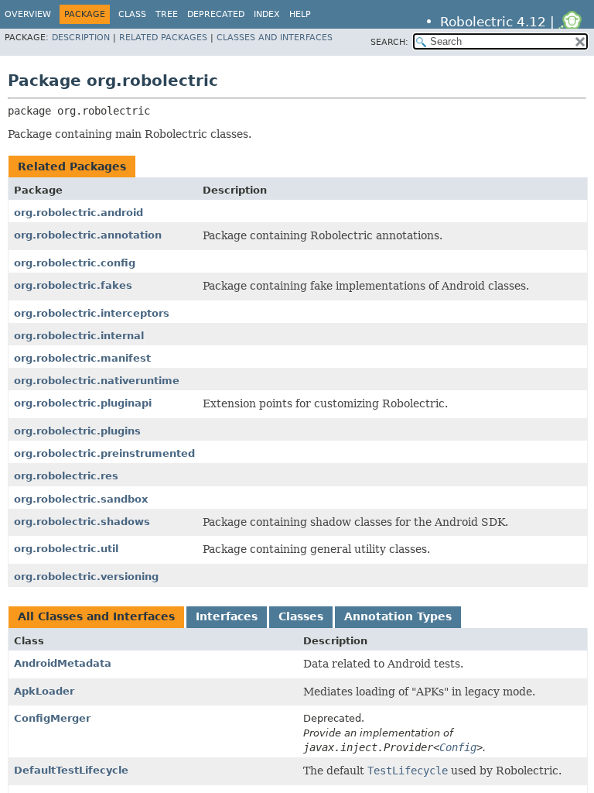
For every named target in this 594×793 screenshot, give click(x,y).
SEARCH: (389, 42)
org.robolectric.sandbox (81, 499)
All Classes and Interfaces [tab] (96, 616)
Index (267, 14)
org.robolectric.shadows (82, 521)
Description (81, 38)
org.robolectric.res (66, 476)
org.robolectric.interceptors (91, 313)
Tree (166, 14)
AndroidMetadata (62, 663)
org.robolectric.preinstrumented (104, 453)
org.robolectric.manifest (82, 358)
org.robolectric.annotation (88, 235)
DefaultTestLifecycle (71, 770)
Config (457, 747)
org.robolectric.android (78, 212)
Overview (28, 14)
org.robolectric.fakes (73, 285)
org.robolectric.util (66, 548)
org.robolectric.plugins (77, 431)
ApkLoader (44, 691)
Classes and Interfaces (275, 38)
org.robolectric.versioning (86, 576)
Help (300, 14)
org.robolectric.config (74, 263)
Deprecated (215, 14)
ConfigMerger (52, 718)
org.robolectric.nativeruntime (96, 380)
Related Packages (163, 38)
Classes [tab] (300, 616)
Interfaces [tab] (227, 616)
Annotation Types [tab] (398, 616)
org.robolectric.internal (79, 336)
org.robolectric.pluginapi (83, 403)
